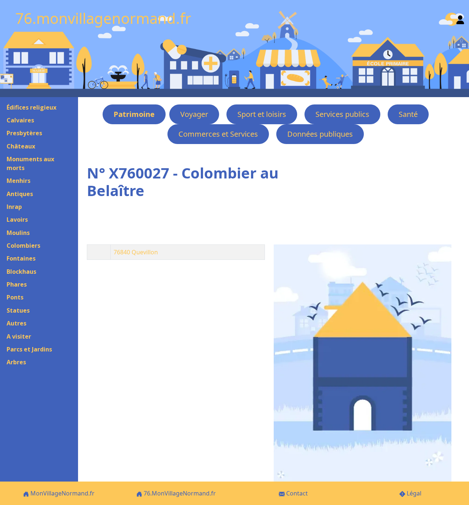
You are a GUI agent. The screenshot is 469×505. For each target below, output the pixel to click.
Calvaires (20, 120)
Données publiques (320, 134)
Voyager (194, 114)
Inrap (14, 207)
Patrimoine (134, 114)
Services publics (342, 114)
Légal (413, 493)
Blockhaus (21, 272)
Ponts (15, 297)
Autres (16, 323)
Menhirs (18, 181)
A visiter (19, 336)
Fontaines (21, 258)
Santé (408, 114)
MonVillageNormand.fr (62, 493)
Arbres (16, 362)
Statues (18, 310)
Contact (296, 493)
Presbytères (24, 133)
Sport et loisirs (261, 114)
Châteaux (21, 146)
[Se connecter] (460, 18)
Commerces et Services (218, 134)
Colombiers (23, 246)
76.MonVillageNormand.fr (179, 493)
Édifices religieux (31, 107)
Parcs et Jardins (29, 349)
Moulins (18, 233)
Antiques (20, 194)
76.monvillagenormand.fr (103, 18)
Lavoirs (17, 219)
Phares (17, 284)
